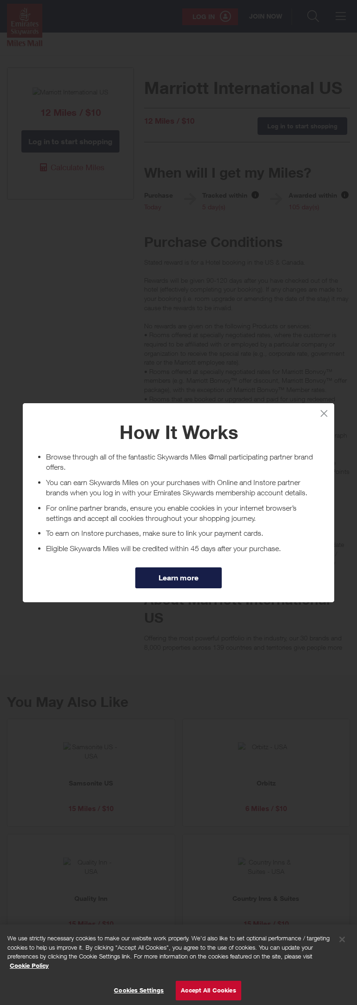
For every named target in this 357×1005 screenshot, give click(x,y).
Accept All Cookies (208, 990)
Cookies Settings (139, 990)
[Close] (342, 939)
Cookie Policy (29, 965)
